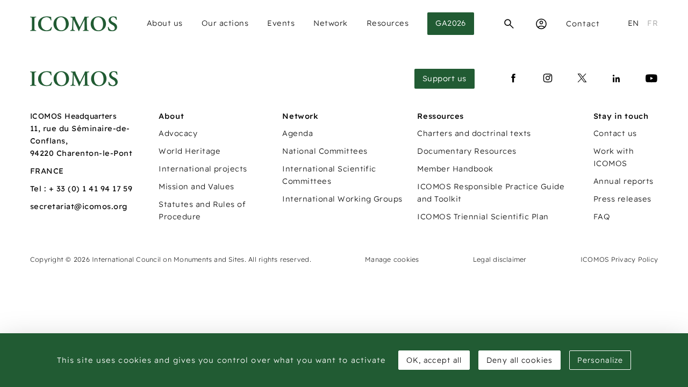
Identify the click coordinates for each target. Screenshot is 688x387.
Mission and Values (196, 186)
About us (165, 23)
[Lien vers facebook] (513, 78)
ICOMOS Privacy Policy (619, 259)
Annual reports (623, 181)
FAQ (601, 216)
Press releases (622, 199)
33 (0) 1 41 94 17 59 (94, 189)
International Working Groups (342, 199)
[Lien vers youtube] (651, 78)
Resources (388, 23)
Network (330, 23)
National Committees (324, 151)
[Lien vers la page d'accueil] (74, 79)
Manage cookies (392, 259)
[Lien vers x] (582, 78)
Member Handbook (455, 169)
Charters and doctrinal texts (474, 133)
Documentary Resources (466, 151)
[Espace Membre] (541, 23)
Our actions (225, 23)
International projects (203, 169)
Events (281, 23)
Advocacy (178, 133)
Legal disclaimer (500, 259)
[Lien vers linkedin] (616, 78)
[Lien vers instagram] (547, 78)
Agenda (297, 133)
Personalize (600, 360)
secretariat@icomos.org (79, 206)
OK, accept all (434, 360)
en (633, 23)
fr (652, 23)
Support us (444, 78)
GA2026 (450, 23)
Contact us (615, 133)
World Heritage (189, 151)
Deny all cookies (519, 360)
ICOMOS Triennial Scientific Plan (482, 216)
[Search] (509, 23)
